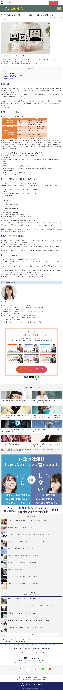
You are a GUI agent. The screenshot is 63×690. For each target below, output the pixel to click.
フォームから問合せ (41, 653)
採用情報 (36, 677)
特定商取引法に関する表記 (39, 679)
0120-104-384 (33, 658)
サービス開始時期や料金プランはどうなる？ (15, 75)
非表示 (33, 68)
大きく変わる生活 (8, 78)
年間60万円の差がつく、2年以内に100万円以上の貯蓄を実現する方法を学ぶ (22, 276)
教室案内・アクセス (22, 677)
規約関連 (19, 679)
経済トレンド (5, 19)
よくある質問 (20, 653)
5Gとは (5, 71)
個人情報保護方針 (27, 679)
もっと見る (31, 634)
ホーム (3, 639)
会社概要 (30, 677)
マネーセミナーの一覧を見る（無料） (31, 369)
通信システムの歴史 (8, 73)
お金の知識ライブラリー (13, 639)
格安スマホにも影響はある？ (11, 76)
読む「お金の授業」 (26, 639)
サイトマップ (43, 677)
